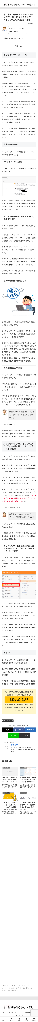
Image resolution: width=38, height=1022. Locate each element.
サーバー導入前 (8, 720)
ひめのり (14, 745)
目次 (16, 46)
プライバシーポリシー (10, 1012)
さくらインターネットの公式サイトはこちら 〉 (19, 699)
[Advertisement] (19, 900)
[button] (24, 735)
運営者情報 (28, 1012)
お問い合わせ (19, 1015)
